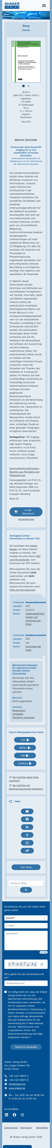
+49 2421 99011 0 (18, 1075)
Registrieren (18, 710)
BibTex (23, 747)
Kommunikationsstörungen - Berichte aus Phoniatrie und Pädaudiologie (25, 472)
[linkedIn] (6, 1114)
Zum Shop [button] (26, 867)
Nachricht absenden (26, 1046)
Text (23, 739)
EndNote (23, 763)
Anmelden (17, 714)
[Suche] (26, 890)
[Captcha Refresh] (42, 964)
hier (40, 1033)
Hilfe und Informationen (22, 589)
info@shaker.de (17, 1084)
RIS (23, 755)
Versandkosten (26, 519)
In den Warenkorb (28, 512)
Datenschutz (11, 1127)
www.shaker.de (17, 1088)
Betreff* (10, 918)
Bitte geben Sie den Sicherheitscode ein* (24, 976)
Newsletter (42, 1127)
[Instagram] (22, 1114)
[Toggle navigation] (44, 5)
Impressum (26, 1127)
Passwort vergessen (23, 717)
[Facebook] (14, 1114)
